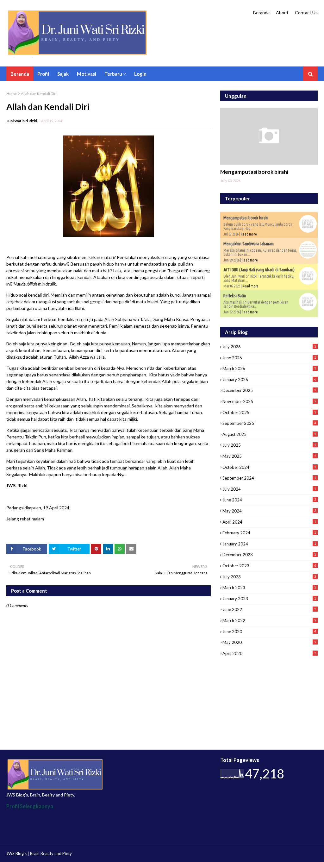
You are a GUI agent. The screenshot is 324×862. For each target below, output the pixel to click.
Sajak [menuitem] (63, 74)
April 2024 (269, 522)
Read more (249, 234)
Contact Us (306, 12)
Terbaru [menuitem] (113, 74)
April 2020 (269, 653)
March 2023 (269, 587)
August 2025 (269, 434)
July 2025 (269, 445)
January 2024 (269, 543)
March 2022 (269, 620)
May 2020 (269, 642)
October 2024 (269, 467)
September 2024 (269, 478)
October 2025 (269, 412)
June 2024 (269, 499)
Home (11, 93)
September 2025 (269, 423)
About (282, 12)
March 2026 (269, 368)
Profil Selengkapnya (29, 806)
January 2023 (269, 598)
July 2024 (269, 489)
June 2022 (269, 609)
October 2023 (269, 565)
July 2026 (269, 346)
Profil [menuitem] (43, 74)
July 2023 (269, 576)
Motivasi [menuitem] (86, 74)
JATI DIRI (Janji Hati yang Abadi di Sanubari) (259, 269)
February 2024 (269, 532)
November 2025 (269, 401)
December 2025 (269, 390)
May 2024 (269, 510)
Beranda (261, 12)
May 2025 (269, 456)
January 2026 (269, 379)
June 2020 (269, 631)
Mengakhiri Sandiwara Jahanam (248, 243)
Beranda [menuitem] (19, 74)
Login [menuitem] (140, 74)
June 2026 (269, 357)
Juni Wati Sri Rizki (22, 120)
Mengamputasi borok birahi (254, 171)
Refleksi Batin (234, 295)
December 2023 (269, 554)
